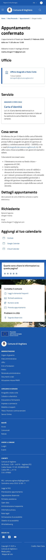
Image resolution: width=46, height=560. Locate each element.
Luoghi (3, 446)
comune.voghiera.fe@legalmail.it (17, 480)
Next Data (41, 546)
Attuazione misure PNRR (10, 380)
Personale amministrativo (10, 373)
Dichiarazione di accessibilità (11, 517)
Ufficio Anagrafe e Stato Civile (23, 72)
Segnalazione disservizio (10, 495)
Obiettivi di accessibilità (10, 520)
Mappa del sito (7, 554)
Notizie (3, 433)
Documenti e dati (7, 376)
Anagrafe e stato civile (13, 102)
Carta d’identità (13, 106)
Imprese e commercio (9, 403)
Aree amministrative (8, 358)
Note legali (5, 513)
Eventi (3, 449)
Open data (5, 502)
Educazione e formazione (10, 400)
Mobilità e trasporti (8, 407)
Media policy (5, 551)
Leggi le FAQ (6, 488)
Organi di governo (7, 355)
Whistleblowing (7, 524)
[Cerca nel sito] (40, 10)
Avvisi (3, 426)
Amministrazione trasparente (12, 506)
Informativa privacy (8, 509)
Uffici (3, 362)
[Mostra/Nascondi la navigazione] (2, 9)
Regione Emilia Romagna (10, 3)
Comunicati (5, 430)
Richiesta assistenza (8, 499)
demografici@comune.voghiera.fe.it (21, 78)
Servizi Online (6, 414)
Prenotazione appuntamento (12, 491)
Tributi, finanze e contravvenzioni (13, 410)
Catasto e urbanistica (9, 396)
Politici (3, 369)
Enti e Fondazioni (7, 366)
